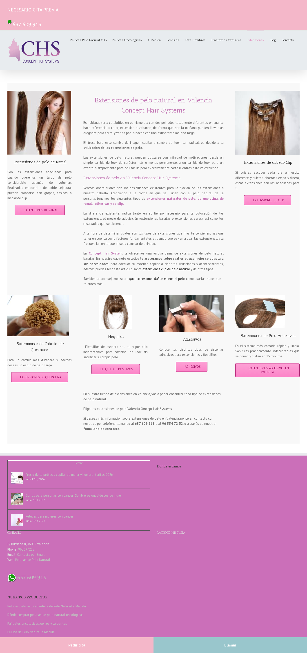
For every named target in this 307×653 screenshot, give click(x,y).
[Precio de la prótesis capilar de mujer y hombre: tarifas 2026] (17, 478)
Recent (79, 463)
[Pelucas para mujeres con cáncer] (17, 520)
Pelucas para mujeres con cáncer (49, 516)
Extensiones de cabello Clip (268, 162)
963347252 (26, 549)
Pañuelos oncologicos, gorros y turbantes (37, 623)
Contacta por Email (30, 554)
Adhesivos (192, 339)
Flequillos (116, 336)
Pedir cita (76, 645)
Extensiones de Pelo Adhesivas (268, 335)
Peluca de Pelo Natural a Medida (62, 606)
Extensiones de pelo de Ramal (40, 161)
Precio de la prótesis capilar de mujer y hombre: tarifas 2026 (69, 474)
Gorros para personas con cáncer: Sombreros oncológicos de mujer (74, 495)
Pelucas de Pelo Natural (32, 560)
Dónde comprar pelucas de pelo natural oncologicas (45, 615)
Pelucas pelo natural (22, 606)
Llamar (230, 645)
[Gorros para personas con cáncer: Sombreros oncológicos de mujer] (17, 499)
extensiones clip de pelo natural (166, 269)
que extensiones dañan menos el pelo (157, 279)
